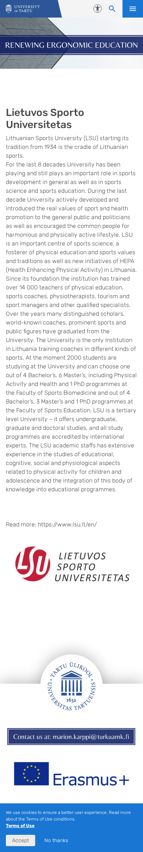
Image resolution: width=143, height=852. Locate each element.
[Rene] (23, 9)
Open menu (132, 9)
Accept (20, 840)
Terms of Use (20, 825)
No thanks (56, 840)
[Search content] (112, 8)
